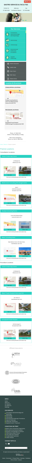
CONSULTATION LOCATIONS (12, 87)
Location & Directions (13, 83)
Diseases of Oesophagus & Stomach (15, 431)
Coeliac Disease (10, 437)
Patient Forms (13, 78)
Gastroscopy (9, 415)
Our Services (15, 29)
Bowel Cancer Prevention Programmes (15, 428)
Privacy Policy (16, 458)
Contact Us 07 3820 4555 (6, 9)
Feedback (28, 458)
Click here (8, 177)
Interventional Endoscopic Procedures (15, 418)
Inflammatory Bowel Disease (13, 433)
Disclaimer (9, 458)
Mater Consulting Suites (8, 237)
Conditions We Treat (11, 426)
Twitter (6, 444)
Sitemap (22, 458)
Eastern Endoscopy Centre (9, 156)
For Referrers (8, 405)
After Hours (13, 75)
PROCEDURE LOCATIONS (12, 110)
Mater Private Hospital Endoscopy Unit (13, 293)
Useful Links (13, 67)
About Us (5, 144)
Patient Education (14, 63)
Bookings (7, 407)
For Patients (8, 404)
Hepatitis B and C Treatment (13, 423)
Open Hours (13, 71)
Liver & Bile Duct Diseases (12, 434)
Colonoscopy (9, 417)
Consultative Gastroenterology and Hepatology (14, 413)
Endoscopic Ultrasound (11, 421)
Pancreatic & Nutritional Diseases (14, 430)
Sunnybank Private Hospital (9, 319)
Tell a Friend (14, 460)
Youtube (8, 444)
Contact (20, 460)
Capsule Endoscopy (11, 420)
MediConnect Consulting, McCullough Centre (14, 183)
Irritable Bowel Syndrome (12, 436)
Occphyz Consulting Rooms (9, 211)
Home (1, 144)
